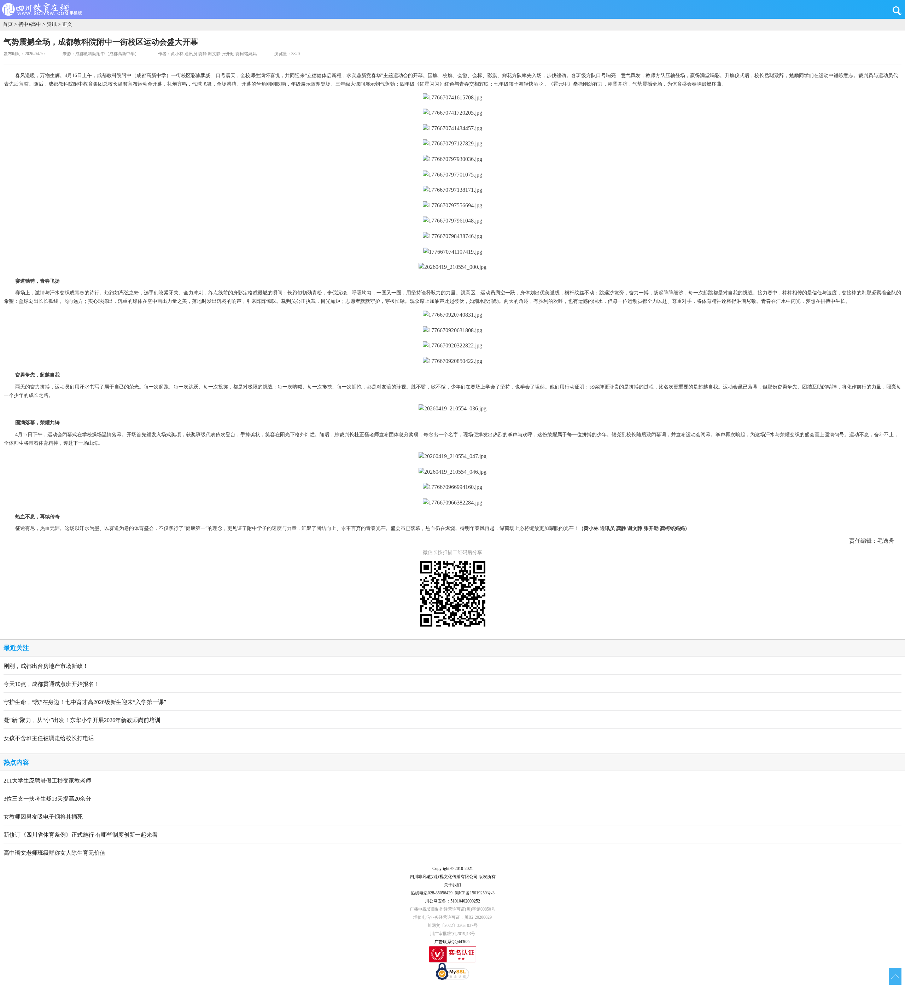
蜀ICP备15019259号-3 (475, 892)
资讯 (52, 24)
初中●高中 (29, 24)
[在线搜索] (899, 11)
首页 (8, 24)
